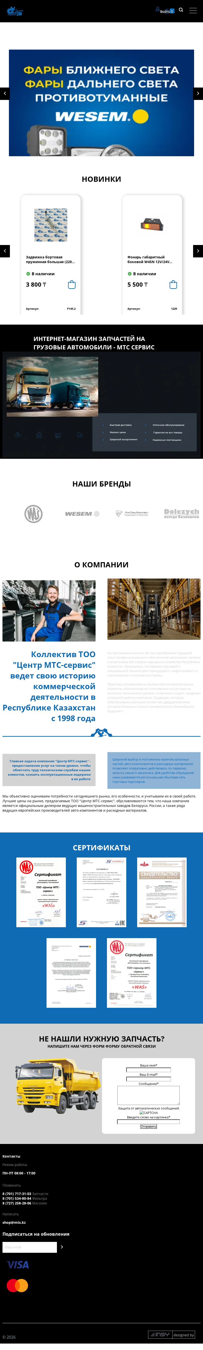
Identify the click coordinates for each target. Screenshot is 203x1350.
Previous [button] (5, 251)
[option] (51, 256)
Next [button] (198, 251)
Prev (5, 94)
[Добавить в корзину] (72, 284)
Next (198, 94)
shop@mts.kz (14, 1222)
